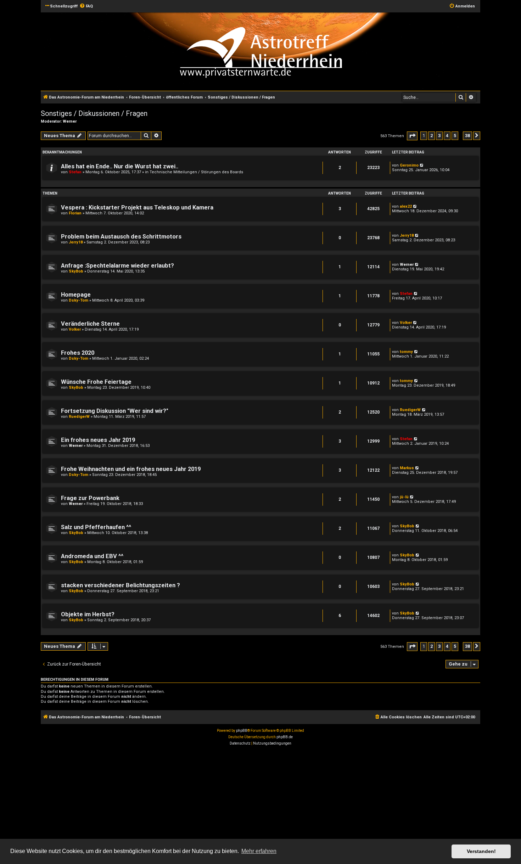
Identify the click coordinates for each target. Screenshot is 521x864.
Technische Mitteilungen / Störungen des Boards (196, 172)
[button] (412, 135)
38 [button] (467, 135)
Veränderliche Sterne (90, 323)
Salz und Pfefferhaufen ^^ (96, 527)
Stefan (75, 172)
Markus (407, 468)
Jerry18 (76, 242)
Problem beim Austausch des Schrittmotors (121, 236)
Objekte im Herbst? (87, 614)
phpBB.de (284, 737)
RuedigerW (79, 416)
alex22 (406, 206)
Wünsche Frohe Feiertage (96, 381)
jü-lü (404, 497)
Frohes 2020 (77, 352)
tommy (406, 351)
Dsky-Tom (78, 300)
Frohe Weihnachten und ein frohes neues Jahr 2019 (131, 469)
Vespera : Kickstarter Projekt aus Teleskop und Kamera (137, 207)
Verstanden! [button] (481, 851)
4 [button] (447, 135)
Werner (70, 121)
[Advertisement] (212, 801)
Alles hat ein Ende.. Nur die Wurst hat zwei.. (119, 166)
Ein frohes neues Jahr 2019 (98, 440)
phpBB (241, 731)
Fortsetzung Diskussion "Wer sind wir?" (114, 411)
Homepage (76, 294)
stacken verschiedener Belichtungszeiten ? (120, 585)
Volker (75, 329)
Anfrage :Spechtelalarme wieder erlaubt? (117, 265)
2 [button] (431, 135)
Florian (75, 213)
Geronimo (409, 165)
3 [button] (439, 135)
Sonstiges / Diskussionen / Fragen (94, 113)
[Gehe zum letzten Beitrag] (422, 165)
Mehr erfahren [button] (258, 851)
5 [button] (455, 135)
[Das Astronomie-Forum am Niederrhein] (301, 51)
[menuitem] (86, 6)
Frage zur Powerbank (90, 498)
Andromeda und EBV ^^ (92, 556)
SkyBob (76, 271)
